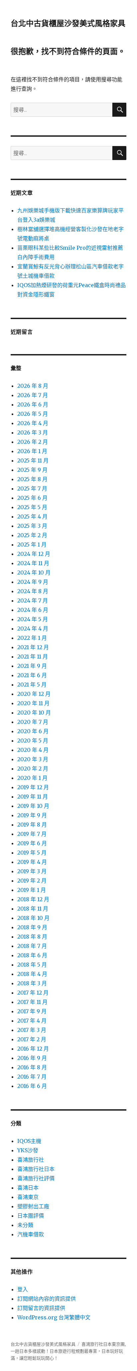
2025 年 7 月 (32, 488)
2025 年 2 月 (32, 535)
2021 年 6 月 (32, 675)
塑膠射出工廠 (33, 1206)
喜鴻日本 (28, 1187)
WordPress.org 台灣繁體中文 (53, 1317)
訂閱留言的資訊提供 (41, 1308)
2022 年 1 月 (32, 637)
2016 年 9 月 (32, 1058)
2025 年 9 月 (32, 469)
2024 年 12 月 (33, 553)
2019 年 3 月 (32, 871)
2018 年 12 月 (33, 899)
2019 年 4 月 (32, 862)
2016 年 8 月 (32, 1067)
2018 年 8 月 (32, 936)
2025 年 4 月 (32, 516)
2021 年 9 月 (32, 665)
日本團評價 (30, 1215)
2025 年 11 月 (33, 460)
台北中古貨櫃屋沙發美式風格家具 (68, 23)
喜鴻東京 (28, 1197)
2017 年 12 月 (33, 992)
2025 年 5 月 (32, 507)
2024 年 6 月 (32, 609)
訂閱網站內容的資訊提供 (46, 1298)
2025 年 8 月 (32, 479)
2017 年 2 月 (31, 1039)
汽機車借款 (30, 1234)
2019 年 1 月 (31, 890)
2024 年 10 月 (34, 572)
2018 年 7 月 (32, 946)
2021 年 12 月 (33, 647)
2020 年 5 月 (32, 740)
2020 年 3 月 (32, 759)
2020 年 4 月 (33, 750)
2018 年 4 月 (32, 974)
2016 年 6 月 (32, 1086)
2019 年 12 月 (33, 787)
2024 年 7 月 (32, 600)
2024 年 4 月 (32, 628)
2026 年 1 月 (32, 451)
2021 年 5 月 (32, 684)
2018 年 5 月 (32, 964)
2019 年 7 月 (32, 834)
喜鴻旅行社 (30, 1159)
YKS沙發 (27, 1150)
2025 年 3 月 (32, 525)
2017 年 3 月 (31, 1030)
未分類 (25, 1225)
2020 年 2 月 (32, 768)
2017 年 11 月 (32, 1002)
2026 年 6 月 (32, 404)
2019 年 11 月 (32, 796)
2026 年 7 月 (32, 395)
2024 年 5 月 (32, 619)
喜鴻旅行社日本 (36, 1169)
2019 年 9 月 (32, 815)
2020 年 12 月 (34, 694)
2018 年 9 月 (32, 927)
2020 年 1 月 (32, 778)
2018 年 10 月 (33, 918)
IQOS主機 (29, 1141)
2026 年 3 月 (32, 432)
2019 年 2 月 (32, 880)
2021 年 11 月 (32, 656)
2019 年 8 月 (32, 824)
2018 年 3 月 (32, 983)
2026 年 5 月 (32, 413)
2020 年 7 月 (32, 722)
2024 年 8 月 (32, 591)
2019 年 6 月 (32, 843)
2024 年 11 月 (33, 563)
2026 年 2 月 (32, 441)
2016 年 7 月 (32, 1076)
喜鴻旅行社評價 (36, 1178)
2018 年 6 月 (32, 955)
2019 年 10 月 (33, 806)
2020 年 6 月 (33, 731)
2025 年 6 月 (32, 497)
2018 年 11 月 (32, 908)
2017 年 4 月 (32, 1020)
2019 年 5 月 (32, 852)
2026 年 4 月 (32, 423)
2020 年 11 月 (33, 703)
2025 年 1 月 (32, 544)
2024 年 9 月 (32, 581)
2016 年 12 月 (33, 1048)
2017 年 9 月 (32, 1011)
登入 (22, 1289)
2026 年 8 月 (32, 385)
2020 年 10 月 (34, 712)
